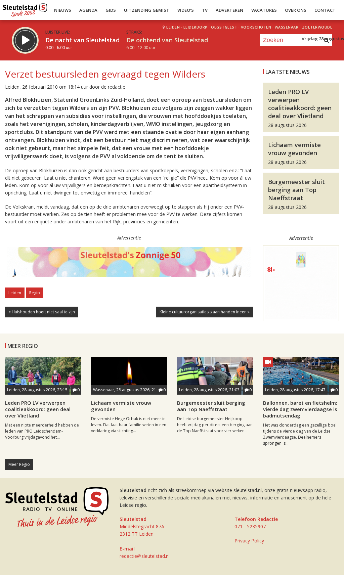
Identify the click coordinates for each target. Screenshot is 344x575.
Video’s (185, 10)
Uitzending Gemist (146, 10)
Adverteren (229, 10)
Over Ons (295, 10)
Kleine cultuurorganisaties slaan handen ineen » (205, 312)
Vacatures (264, 10)
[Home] (25, 8)
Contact (325, 10)
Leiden (14, 293)
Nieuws (62, 10)
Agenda (88, 10)
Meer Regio (19, 464)
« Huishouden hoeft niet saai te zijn (41, 312)
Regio (34, 293)
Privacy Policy (249, 540)
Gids (110, 10)
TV (205, 10)
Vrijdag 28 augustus (323, 39)
